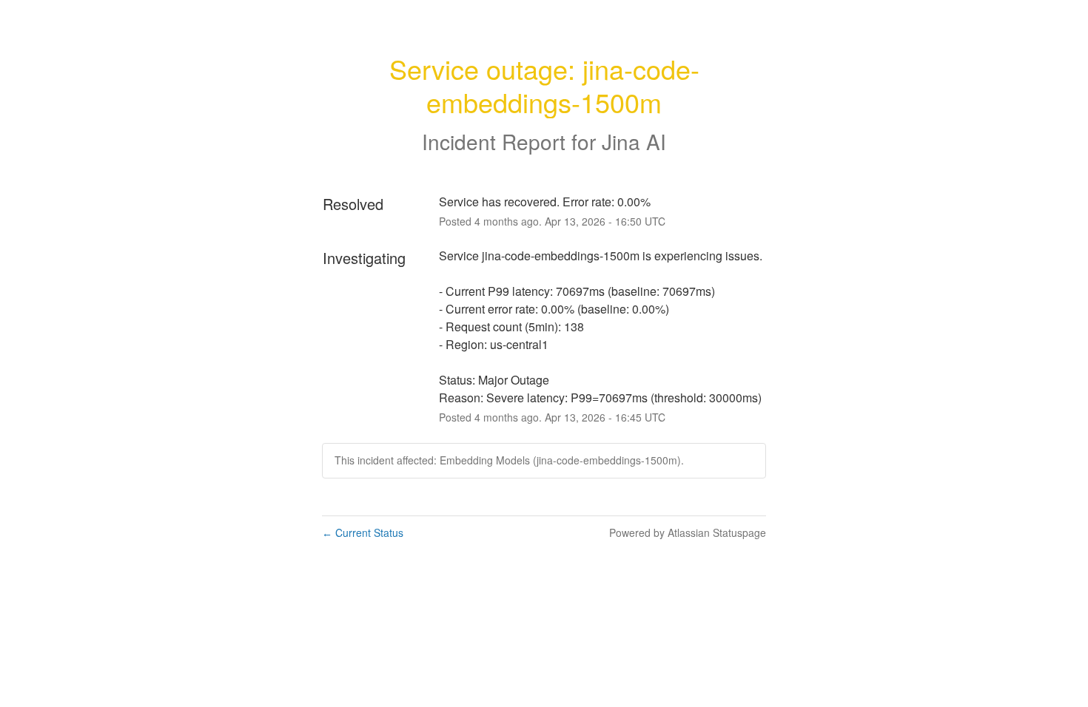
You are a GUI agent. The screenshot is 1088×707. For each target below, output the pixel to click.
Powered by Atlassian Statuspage (687, 532)
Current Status (362, 532)
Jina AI (634, 141)
